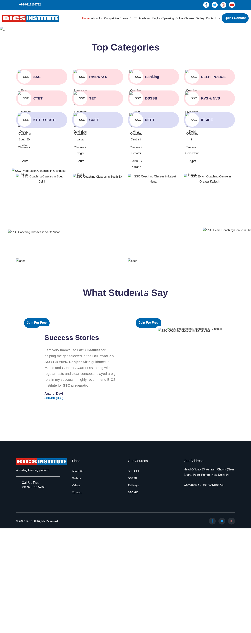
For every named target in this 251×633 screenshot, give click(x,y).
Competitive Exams (116, 18)
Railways (133, 485)
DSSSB (132, 478)
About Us (97, 18)
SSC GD (133, 492)
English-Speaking (163, 18)
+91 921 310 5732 (33, 487)
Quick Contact (235, 18)
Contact (77, 492)
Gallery (200, 18)
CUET (133, 18)
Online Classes (185, 18)
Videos (76, 485)
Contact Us (213, 18)
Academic (145, 18)
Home (86, 18)
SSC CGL (134, 471)
